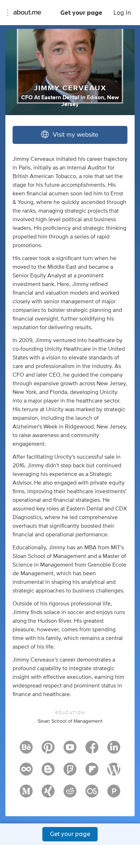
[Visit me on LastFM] (91, 794)
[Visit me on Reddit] (70, 794)
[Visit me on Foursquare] (70, 772)
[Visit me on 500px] (26, 772)
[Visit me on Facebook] (91, 750)
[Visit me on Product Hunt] (113, 794)
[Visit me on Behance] (26, 750)
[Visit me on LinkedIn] (113, 750)
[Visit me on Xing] (48, 794)
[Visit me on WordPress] (113, 772)
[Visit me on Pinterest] (48, 750)
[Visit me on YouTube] (70, 750)
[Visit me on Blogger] (48, 772)
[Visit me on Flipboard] (91, 772)
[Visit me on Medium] (26, 794)
